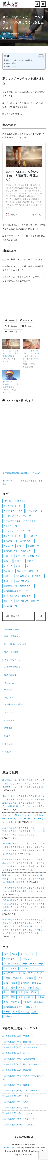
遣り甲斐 (22, 600)
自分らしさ (11, 596)
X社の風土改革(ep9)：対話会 (15, 1085)
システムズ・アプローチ (17, 515)
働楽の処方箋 (10, 675)
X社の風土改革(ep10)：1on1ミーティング (21, 1090)
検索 (41, 616)
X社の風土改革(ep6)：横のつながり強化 (20, 1064)
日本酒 (37, 576)
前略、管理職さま (12, 636)
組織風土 (26, 585)
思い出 (9, 571)
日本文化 (22, 576)
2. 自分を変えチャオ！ (12, 660)
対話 (19, 561)
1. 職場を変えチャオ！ (12, 629)
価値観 (33, 546)
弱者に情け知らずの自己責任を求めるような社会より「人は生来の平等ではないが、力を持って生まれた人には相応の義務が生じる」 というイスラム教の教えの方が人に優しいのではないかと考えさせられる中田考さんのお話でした (23, 926)
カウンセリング (13, 511)
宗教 (7, 561)
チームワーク (12, 521)
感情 (33, 571)
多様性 (33, 556)
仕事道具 (8, 689)
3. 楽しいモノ (8, 683)
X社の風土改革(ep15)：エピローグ (18, 1119)
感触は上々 (11, 66)
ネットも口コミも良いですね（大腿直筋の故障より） (10, 353)
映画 (8, 580)
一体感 (32, 536)
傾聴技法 (26, 550)
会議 (21, 546)
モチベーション (13, 536)
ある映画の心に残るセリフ (16, 704)
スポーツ (8, 38)
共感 (8, 556)
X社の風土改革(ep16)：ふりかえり (18, 1124)
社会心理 (10, 585)
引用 (8, 565)
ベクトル (10, 526)
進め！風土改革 (11, 652)
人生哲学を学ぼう (12, 667)
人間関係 (26, 541)
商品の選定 (11, 63)
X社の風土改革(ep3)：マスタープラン (19, 1047)
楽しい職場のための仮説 (15, 644)
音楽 (35, 600)
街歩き (7, 736)
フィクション (31, 521)
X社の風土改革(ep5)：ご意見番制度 (18, 1059)
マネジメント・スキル (17, 531)
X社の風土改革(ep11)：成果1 (16, 1096)
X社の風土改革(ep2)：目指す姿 (16, 1042)
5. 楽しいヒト (8, 744)
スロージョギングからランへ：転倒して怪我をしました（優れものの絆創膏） (31, 356)
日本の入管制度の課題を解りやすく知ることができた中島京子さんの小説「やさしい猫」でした (23, 891)
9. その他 (6, 752)
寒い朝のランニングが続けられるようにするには (10, 384)
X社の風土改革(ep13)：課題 (15, 1107)
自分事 (27, 596)
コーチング (34, 511)
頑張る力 (10, 606)
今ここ (9, 546)
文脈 (8, 576)
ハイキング (9, 720)
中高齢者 (10, 541)
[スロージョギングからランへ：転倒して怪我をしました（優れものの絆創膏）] (31, 344)
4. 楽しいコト (8, 697)
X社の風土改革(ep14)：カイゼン (17, 1113)
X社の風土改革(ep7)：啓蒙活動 (16, 1070)
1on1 (8, 501)
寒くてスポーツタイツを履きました (22, 60)
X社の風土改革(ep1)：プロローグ (17, 1036)
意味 (21, 571)
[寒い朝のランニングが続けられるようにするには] (11, 375)
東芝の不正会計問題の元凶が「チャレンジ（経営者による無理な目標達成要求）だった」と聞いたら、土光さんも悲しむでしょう (23, 831)
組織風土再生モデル (16, 591)
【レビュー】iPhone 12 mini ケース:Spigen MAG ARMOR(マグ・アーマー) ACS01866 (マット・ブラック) (23, 818)
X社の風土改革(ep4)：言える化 (16, 1053)
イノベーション (13, 506)
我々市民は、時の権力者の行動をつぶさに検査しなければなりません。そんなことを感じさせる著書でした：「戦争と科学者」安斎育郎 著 (23, 783)
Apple (20, 501)
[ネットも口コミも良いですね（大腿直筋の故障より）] (11, 344)
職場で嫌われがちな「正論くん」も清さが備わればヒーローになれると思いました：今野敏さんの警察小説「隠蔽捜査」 (23, 878)
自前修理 (8, 728)
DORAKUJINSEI (10, 1148)
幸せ (31, 561)
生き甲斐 (22, 580)
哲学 (20, 556)
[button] (40, 56)
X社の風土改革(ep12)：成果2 (16, 1102)
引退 (20, 565)
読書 (8, 600)
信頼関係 (10, 550)
